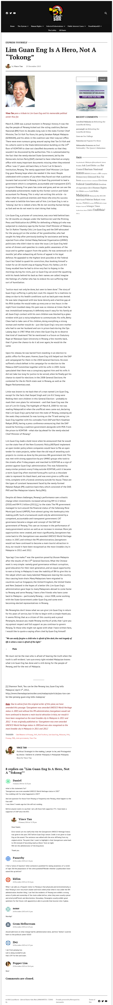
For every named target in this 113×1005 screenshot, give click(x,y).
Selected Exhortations (54, 26)
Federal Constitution (87, 184)
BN (99, 173)
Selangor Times (93, 206)
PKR (13, 738)
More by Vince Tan (24, 758)
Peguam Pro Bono (94, 141)
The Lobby (52, 30)
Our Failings (88, 136)
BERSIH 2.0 (88, 173)
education (84, 180)
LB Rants (62, 30)
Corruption (104, 173)
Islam (81, 191)
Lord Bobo (93, 191)
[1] (37, 504)
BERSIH (80, 173)
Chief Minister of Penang (24, 735)
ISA (77, 191)
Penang (8, 738)
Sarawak (83, 206)
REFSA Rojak (102, 203)
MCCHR (103, 196)
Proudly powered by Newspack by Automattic (67, 1001)
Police (80, 203)
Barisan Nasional (94, 169)
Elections (102, 180)
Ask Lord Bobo (89, 165)
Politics (86, 203)
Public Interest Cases (76, 26)
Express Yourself (16, 42)
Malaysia (62, 735)
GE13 (90, 187)
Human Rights (36, 26)
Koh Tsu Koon (43, 735)
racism (92, 203)
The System (22, 26)
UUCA (78, 213)
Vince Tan (18, 66)
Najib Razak (80, 200)
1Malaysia (88, 162)
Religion (78, 206)
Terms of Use (92, 1001)
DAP (35, 735)
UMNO (90, 210)
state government (22, 738)
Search (102, 79)
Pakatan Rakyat (92, 199)
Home (12, 26)
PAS (68, 735)
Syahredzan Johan (81, 210)
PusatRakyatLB (94, 26)
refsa (96, 202)
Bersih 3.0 (95, 173)
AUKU (98, 166)
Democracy (81, 176)
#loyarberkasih (80, 162)
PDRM (103, 200)
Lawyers (86, 191)
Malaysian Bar (94, 196)
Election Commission (92, 180)
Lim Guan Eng (53, 735)
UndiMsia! (99, 210)
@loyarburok (96, 162)
